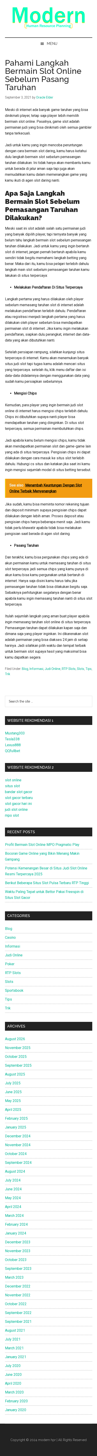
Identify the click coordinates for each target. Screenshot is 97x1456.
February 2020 (16, 1401)
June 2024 (13, 1189)
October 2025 (16, 1056)
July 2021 (13, 1339)
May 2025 (13, 1101)
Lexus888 (13, 745)
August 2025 (15, 1074)
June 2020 (13, 1374)
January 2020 (15, 1410)
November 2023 (17, 1251)
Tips (88, 669)
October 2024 (16, 1154)
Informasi (36, 669)
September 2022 (18, 1313)
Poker (9, 964)
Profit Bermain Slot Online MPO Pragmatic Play (42, 844)
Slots (80, 669)
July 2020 (13, 1366)
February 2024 (16, 1224)
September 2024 (18, 1162)
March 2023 (14, 1277)
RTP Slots (69, 669)
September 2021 (18, 1321)
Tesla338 (12, 739)
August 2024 (15, 1171)
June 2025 (13, 1092)
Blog (25, 669)
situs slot (12, 786)
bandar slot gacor (18, 792)
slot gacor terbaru (19, 798)
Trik (7, 674)
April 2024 (13, 1207)
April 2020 (13, 1383)
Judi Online (52, 669)
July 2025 (13, 1083)
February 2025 (16, 1118)
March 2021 (14, 1348)
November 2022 (17, 1295)
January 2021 (15, 1357)
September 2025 (18, 1065)
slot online (13, 780)
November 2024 (17, 1145)
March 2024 (14, 1215)
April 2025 (13, 1109)
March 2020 (14, 1392)
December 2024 (17, 1136)
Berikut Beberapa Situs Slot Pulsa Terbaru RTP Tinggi (47, 883)
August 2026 (15, 1039)
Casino (10, 937)
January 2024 (15, 1233)
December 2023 (17, 1242)
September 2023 (18, 1268)
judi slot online (16, 809)
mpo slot (12, 815)
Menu (52, 43)
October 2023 (16, 1260)
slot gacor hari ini (18, 803)
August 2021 (15, 1330)
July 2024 (13, 1180)
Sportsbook (14, 990)
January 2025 (15, 1127)
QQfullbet (12, 751)
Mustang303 (15, 733)
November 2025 (17, 1048)
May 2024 (13, 1198)
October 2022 (16, 1304)
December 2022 (17, 1286)
